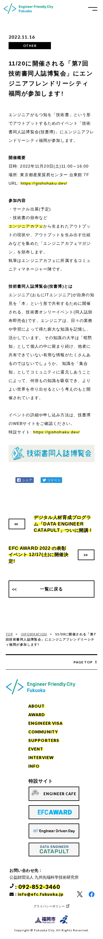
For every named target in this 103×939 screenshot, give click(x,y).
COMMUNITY (43, 731)
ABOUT (36, 706)
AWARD (36, 714)
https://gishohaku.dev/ (44, 183)
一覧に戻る (51, 588)
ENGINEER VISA (45, 723)
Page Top (83, 662)
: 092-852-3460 (37, 886)
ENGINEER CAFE (59, 794)
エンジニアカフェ (26, 226)
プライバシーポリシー (49, 906)
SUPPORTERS (43, 740)
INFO (33, 766)
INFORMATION (34, 634)
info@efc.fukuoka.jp (41, 894)
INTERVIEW (41, 757)
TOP (9, 634)
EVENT (35, 749)
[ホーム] (28, 8)
